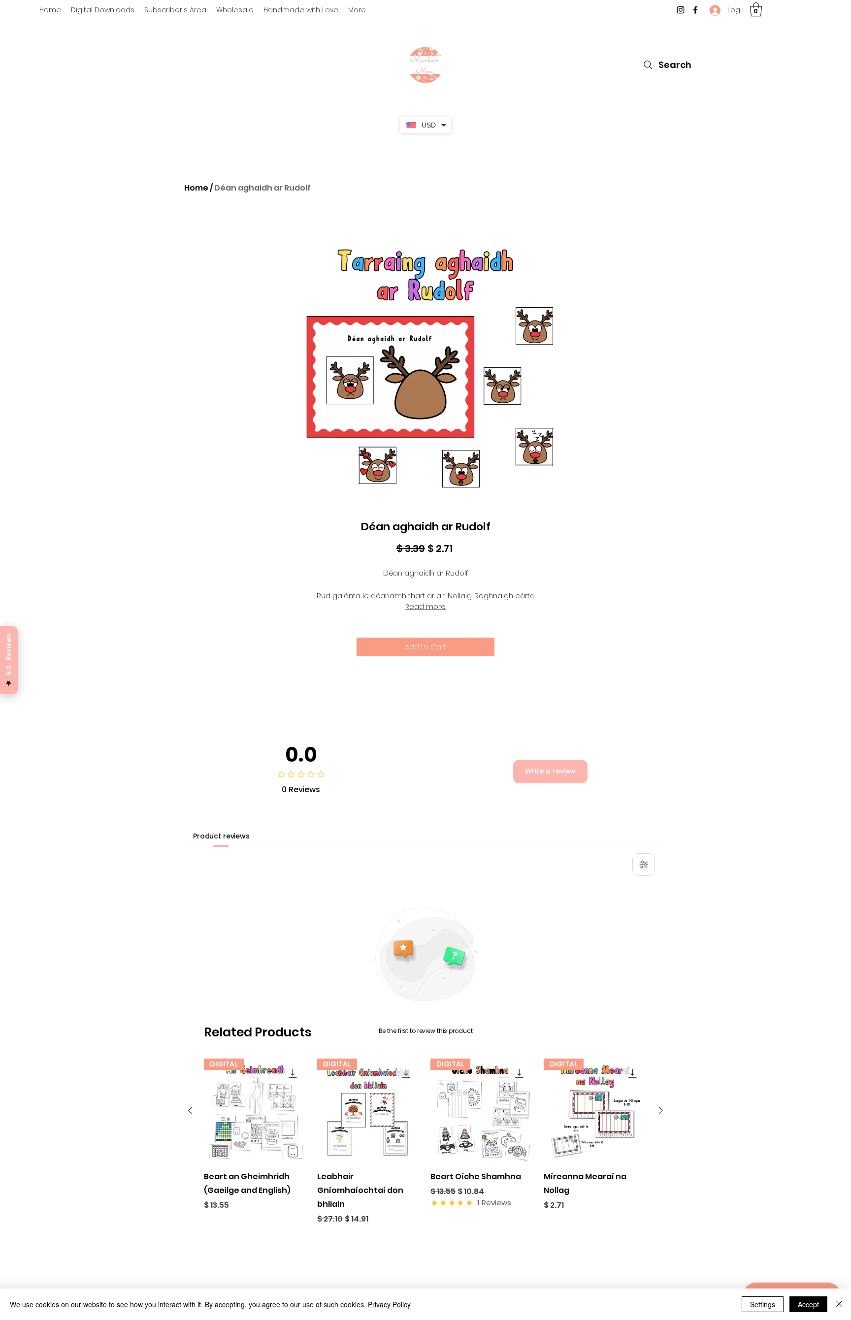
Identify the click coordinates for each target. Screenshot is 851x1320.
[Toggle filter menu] (643, 864)
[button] (756, 9)
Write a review (550, 771)
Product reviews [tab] (221, 836)
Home (196, 187)
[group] (425, 1142)
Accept (808, 1304)
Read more (425, 607)
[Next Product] (661, 1110)
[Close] (839, 1304)
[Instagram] (681, 10)
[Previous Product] (190, 1110)
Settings (762, 1304)
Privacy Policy (389, 1304)
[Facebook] (695, 10)
